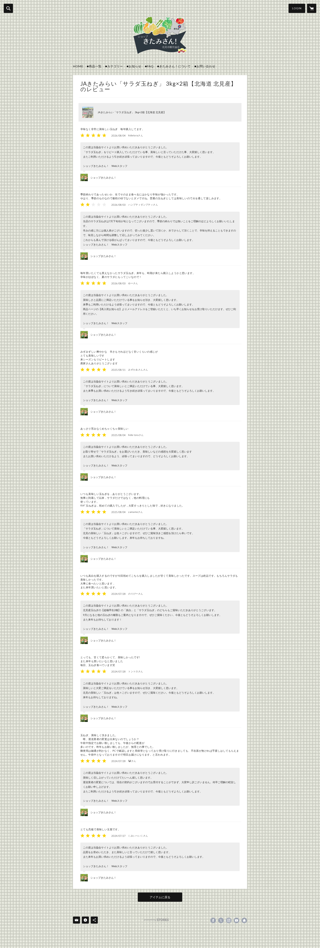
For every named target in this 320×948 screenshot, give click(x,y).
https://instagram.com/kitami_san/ (228, 920)
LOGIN (296, 8)
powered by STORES (156, 919)
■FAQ (149, 66)
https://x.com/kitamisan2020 (221, 920)
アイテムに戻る (160, 897)
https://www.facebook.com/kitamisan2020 (213, 920)
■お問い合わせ (204, 66)
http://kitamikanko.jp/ (244, 920)
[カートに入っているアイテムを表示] (311, 8)
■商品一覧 (94, 66)
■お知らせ (134, 66)
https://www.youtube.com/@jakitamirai (236, 920)
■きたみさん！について (174, 66)
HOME (78, 66)
